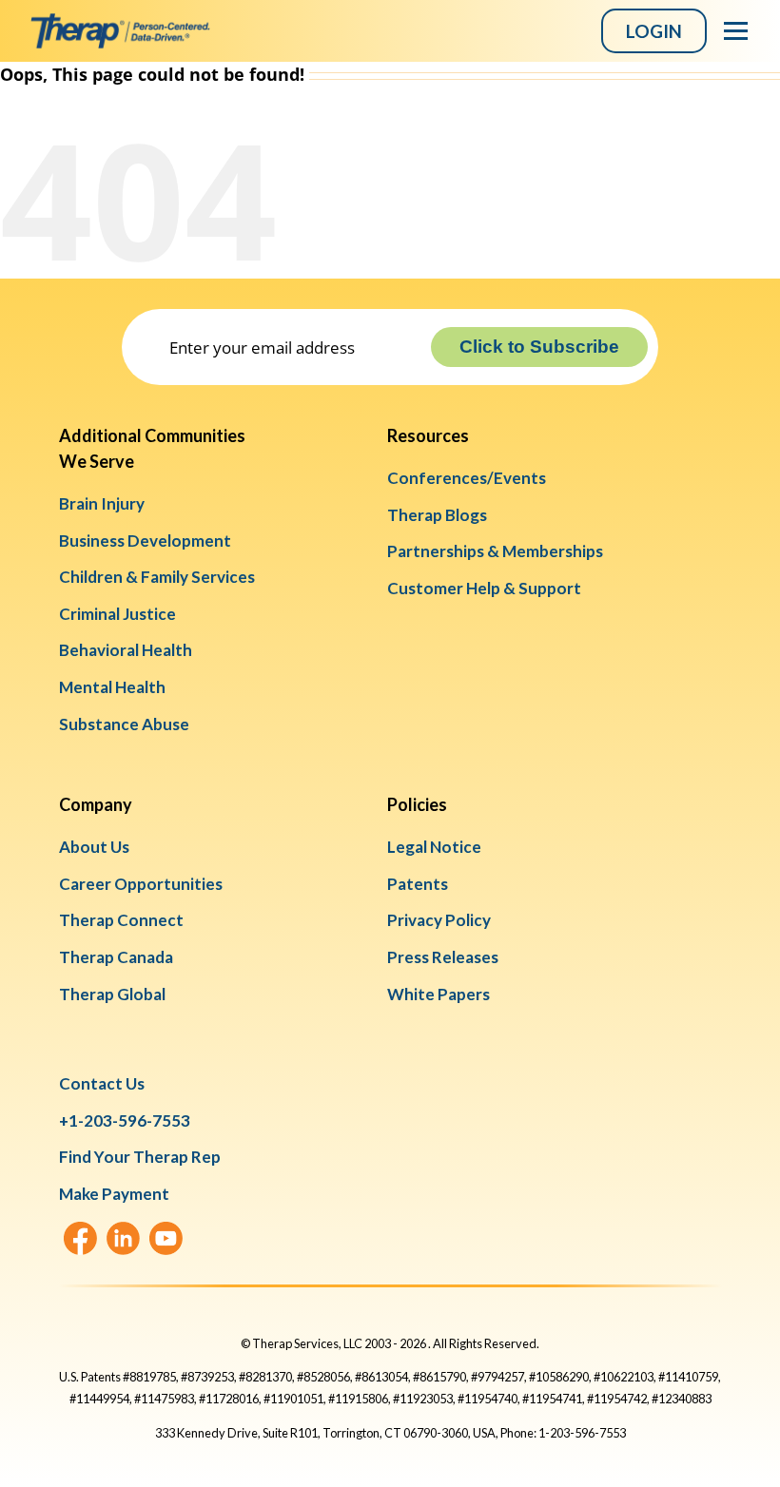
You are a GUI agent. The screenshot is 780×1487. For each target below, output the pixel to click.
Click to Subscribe (539, 347)
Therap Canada (116, 957)
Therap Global (112, 994)
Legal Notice (434, 847)
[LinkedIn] (123, 1238)
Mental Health (112, 687)
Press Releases (442, 957)
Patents (417, 884)
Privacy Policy (439, 920)
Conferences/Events (466, 478)
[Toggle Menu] (735, 31)
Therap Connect (121, 920)
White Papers (438, 994)
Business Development (145, 540)
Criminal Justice (117, 614)
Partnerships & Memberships (495, 551)
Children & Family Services (157, 577)
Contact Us (102, 1083)
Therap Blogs (437, 515)
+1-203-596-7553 (124, 1120)
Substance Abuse (124, 724)
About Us (94, 847)
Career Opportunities (141, 884)
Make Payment (114, 1194)
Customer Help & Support (484, 588)
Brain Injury (102, 503)
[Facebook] (80, 1238)
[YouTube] (166, 1238)
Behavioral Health (125, 650)
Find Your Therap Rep (140, 1157)
